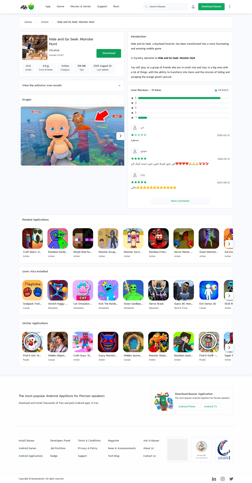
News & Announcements (122, 448)
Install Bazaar (26, 441)
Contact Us (149, 456)
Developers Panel (60, 441)
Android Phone (186, 407)
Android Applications (31, 456)
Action (44, 22)
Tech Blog (113, 456)
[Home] (27, 7)
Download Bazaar (211, 7)
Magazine (113, 441)
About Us (148, 448)
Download (109, 53)
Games (28, 22)
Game (60, 6)
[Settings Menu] (229, 6)
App (47, 6)
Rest (116, 6)
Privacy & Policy (87, 448)
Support (102, 6)
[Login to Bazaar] (193, 6)
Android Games (27, 448)
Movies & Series (80, 6)
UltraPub (54, 50)
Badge (53, 456)
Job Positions (58, 448)
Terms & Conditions (89, 441)
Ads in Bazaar (151, 441)
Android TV (210, 407)
